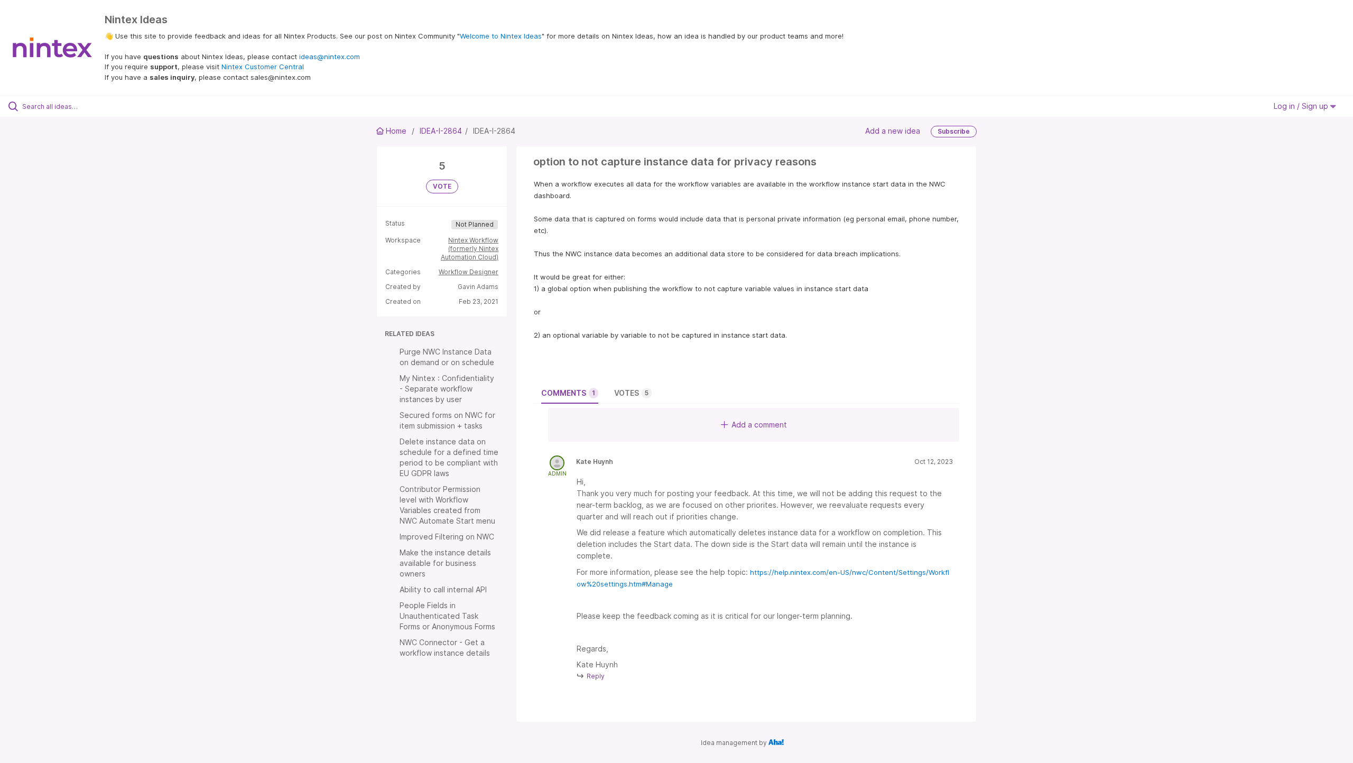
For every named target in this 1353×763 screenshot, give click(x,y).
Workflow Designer (468, 272)
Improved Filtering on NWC (447, 536)
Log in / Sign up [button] (1302, 105)
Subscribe (954, 131)
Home (396, 130)
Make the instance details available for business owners (445, 563)
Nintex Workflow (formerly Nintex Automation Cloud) (469, 248)
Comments (568, 392)
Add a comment (759, 424)
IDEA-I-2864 (441, 130)
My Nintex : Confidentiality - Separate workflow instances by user (447, 389)
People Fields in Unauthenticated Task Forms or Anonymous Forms (447, 616)
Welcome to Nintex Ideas (501, 36)
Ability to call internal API (443, 589)
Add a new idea (892, 130)
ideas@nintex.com (329, 56)
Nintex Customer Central (262, 66)
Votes (631, 392)
